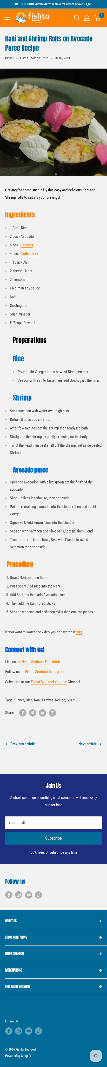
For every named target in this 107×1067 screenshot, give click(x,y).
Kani (37, 700)
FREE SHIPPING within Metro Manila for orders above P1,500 (53, 4)
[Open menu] (7, 18)
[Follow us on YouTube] (28, 895)
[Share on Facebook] (22, 713)
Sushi (71, 700)
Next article (87, 744)
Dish (29, 700)
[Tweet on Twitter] (42, 713)
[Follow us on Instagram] (18, 895)
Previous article (22, 744)
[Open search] (77, 18)
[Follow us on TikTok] (38, 895)
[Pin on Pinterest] (32, 713)
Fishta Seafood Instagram (44, 671)
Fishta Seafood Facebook (40, 661)
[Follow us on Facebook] (8, 895)
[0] (97, 18)
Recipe (60, 700)
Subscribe (53, 838)
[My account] (87, 18)
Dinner (9, 58)
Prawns (48, 700)
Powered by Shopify (18, 1056)
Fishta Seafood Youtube (49, 682)
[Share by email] (52, 713)
